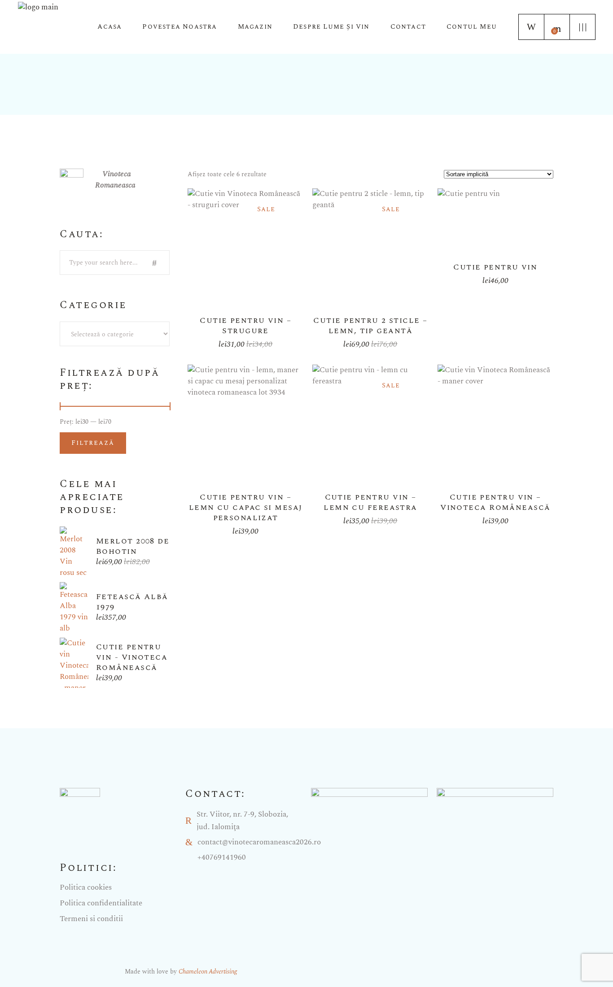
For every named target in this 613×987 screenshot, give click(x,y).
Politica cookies (86, 887)
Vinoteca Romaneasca (115, 179)
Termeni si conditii (91, 919)
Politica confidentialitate (101, 903)
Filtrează (92, 443)
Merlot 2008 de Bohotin (132, 546)
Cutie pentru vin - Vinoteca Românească (131, 657)
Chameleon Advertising (208, 971)
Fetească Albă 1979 (132, 602)
